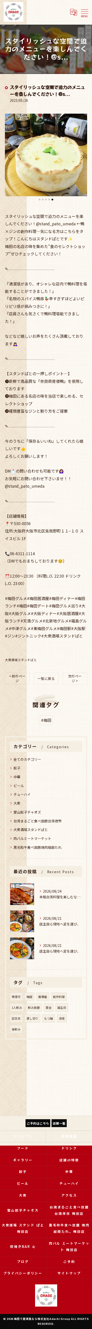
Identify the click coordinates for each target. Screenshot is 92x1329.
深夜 (62, 1018)
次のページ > (75, 678)
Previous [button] (10, 157)
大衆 (16, 803)
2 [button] (43, 199)
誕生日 (61, 1008)
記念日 (16, 1018)
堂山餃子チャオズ (27, 812)
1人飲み (17, 1008)
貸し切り (32, 1018)
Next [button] (82, 157)
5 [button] (52, 199)
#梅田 (46, 720)
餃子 (16, 767)
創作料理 (59, 997)
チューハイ (22, 794)
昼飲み (16, 1029)
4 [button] (49, 199)
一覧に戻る (46, 678)
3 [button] (46, 199)
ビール (18, 785)
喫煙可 (16, 997)
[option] (46, 155)
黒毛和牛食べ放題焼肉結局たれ (37, 847)
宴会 (49, 1008)
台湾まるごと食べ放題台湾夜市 (37, 820)
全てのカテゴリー (27, 759)
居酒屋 (42, 997)
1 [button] (39, 199)
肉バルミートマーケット (32, 838)
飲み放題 (34, 1008)
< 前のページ (17, 678)
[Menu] (84, 12)
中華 (16, 776)
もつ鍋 (48, 1018)
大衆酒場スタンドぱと (21, 659)
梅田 (29, 997)
